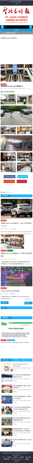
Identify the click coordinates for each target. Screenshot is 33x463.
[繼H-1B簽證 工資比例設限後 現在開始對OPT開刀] (7, 378)
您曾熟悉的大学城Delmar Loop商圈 (29, 303)
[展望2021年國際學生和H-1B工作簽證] (7, 442)
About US (16, 461)
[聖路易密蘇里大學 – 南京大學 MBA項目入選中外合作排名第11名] (7, 432)
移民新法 (15, 457)
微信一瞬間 (28, 457)
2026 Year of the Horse (17, 459)
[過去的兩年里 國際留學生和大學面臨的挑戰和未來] (7, 421)
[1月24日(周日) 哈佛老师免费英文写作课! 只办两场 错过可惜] (7, 410)
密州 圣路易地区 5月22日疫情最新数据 (6, 302)
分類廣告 (27, 459)
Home (3, 457)
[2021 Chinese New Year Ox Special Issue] (7, 367)
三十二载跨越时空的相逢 (9, 33)
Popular (7, 360)
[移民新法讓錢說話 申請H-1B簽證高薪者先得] (7, 388)
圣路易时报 (3, 84)
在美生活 (9, 457)
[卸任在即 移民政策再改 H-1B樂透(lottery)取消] (7, 399)
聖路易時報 (6, 459)
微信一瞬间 (10, 250)
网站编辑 (13, 88)
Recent (17, 360)
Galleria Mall (9, 192)
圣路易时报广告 (13, 340)
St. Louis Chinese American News (16, 18)
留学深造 (22, 457)
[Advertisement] (16, 51)
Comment (28, 360)
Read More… (28, 234)
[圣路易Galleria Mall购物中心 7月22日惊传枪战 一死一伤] (16, 209)
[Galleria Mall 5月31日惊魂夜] (16, 276)
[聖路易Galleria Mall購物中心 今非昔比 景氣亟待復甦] (12, 241)
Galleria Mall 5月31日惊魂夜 (10, 291)
